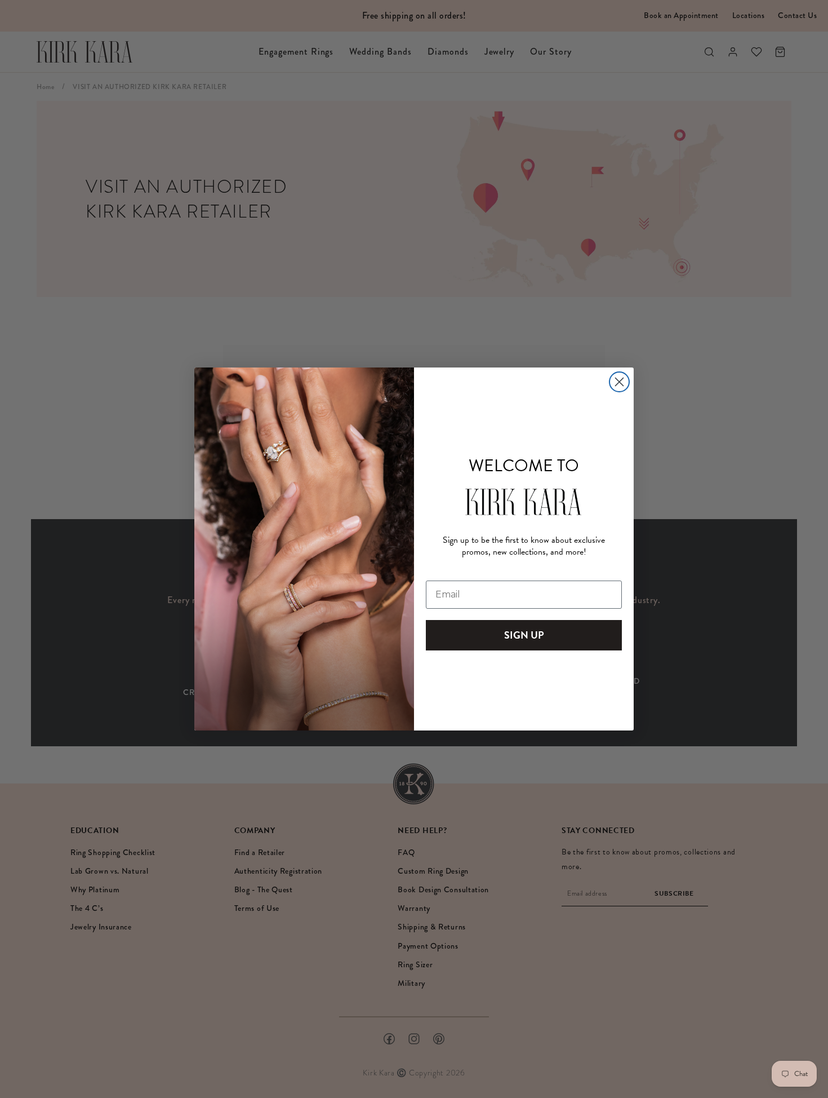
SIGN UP (524, 635)
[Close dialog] (619, 382)
